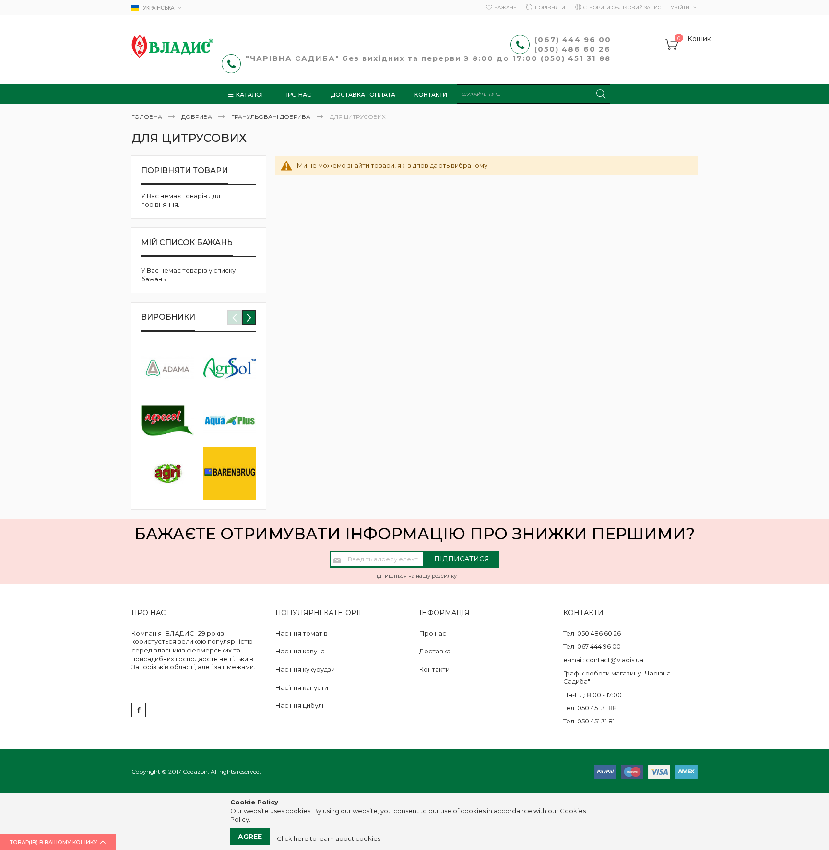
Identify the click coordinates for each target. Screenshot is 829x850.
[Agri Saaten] (167, 473)
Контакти (434, 669)
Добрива (197, 116)
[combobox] (533, 94)
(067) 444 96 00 (572, 39)
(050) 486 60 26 (574, 49)
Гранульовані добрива (271, 116)
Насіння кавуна (300, 651)
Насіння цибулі (299, 705)
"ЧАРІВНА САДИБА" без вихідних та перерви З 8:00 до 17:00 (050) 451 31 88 (430, 58)
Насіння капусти (301, 687)
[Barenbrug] (229, 473)
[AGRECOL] (167, 420)
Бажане (505, 7)
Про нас (432, 633)
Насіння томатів (301, 633)
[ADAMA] (167, 367)
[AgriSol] (229, 367)
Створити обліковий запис (622, 7)
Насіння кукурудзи (305, 669)
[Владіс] (172, 46)
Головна (147, 116)
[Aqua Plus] (229, 420)
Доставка (434, 651)
